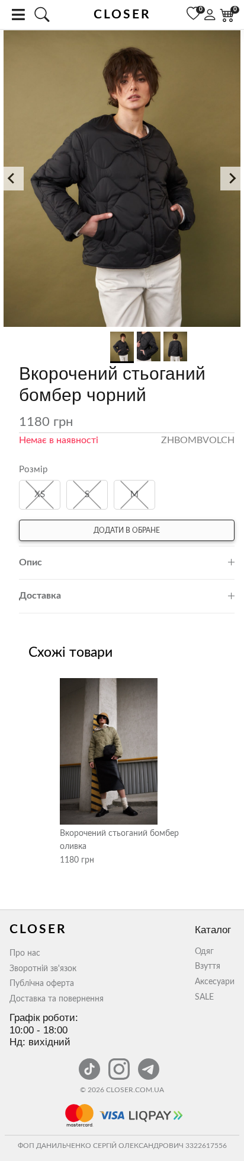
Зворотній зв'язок (42, 969)
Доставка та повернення (56, 999)
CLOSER (122, 14)
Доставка (40, 595)
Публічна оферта (41, 983)
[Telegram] (148, 1062)
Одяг (204, 951)
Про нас (24, 953)
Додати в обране (127, 530)
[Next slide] (232, 178)
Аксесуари (215, 982)
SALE (204, 997)
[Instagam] (120, 1062)
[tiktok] (90, 1062)
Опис (30, 562)
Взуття (207, 966)
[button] (122, 179)
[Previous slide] (12, 178)
